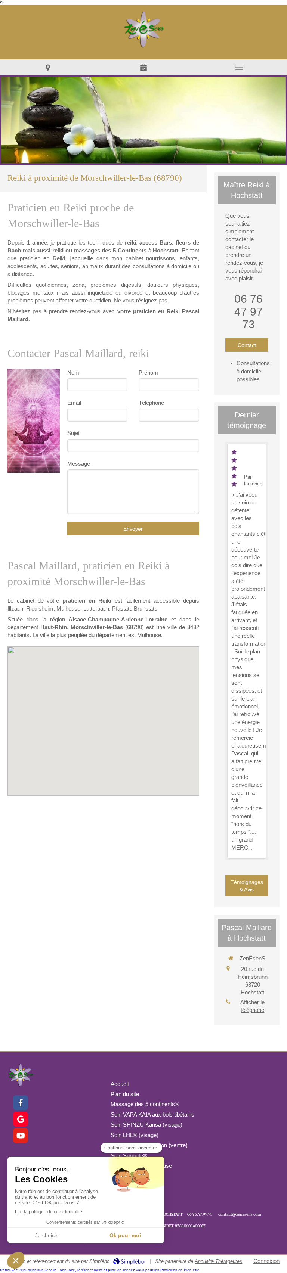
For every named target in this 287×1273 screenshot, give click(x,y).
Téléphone (151, 403)
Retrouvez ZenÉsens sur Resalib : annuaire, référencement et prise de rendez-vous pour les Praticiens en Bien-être (100, 1270)
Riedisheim (39, 608)
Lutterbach (96, 608)
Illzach (15, 608)
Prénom (148, 372)
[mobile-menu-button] (239, 67)
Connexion (266, 1261)
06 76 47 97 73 (248, 311)
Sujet (73, 433)
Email (74, 403)
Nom (73, 372)
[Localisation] (48, 67)
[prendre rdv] (143, 67)
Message (78, 463)
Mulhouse (68, 608)
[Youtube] (20, 1135)
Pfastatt (121, 608)
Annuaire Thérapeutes (218, 1261)
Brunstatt (145, 608)
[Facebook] (20, 1102)
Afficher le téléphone (252, 1006)
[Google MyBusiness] (20, 1119)
